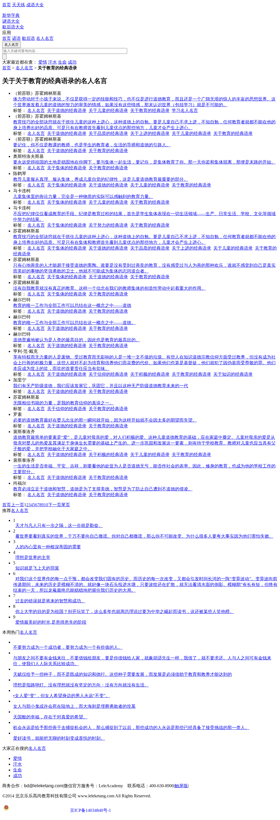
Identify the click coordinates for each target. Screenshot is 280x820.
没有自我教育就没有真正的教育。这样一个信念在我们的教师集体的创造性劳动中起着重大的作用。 (109, 288)
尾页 (65, 504)
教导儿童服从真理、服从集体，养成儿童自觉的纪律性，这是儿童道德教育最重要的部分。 (100, 179)
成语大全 (35, 4)
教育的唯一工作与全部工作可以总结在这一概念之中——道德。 (74, 322)
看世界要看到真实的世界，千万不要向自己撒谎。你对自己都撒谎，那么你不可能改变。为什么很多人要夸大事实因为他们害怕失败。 (144, 536)
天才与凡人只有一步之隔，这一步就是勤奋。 (59, 525)
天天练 (18, 4)
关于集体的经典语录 (66, 167)
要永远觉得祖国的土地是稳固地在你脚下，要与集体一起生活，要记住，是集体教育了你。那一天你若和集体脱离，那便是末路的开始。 (144, 162)
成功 (72, 62)
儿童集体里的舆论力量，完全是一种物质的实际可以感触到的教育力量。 (83, 196)
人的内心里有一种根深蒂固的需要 (48, 546)
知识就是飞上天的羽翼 (37, 568)
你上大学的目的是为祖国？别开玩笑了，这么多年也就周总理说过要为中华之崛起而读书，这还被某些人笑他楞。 (124, 611)
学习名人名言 (185, 110)
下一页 (54, 504)
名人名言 (45, 38)
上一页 (17, 504)
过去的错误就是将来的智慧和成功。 (50, 601)
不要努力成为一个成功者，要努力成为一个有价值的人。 (67, 647)
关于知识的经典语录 (233, 374)
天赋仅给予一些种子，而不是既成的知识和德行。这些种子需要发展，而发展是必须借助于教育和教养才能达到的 (122, 674)
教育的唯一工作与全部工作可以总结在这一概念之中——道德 (72, 305)
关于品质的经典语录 (108, 133)
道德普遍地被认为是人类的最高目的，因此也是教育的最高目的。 (76, 340)
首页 (6, 4)
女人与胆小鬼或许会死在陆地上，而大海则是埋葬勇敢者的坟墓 (74, 706)
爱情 (42, 62)
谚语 (16, 38)
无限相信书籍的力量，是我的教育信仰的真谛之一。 (63, 403)
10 (46, 504)
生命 (62, 62)
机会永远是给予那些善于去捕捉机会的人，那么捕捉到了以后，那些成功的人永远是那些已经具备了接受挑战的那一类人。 (131, 727)
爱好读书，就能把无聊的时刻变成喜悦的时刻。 (59, 738)
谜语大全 (11, 21)
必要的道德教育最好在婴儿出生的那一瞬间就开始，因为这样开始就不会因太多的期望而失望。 (105, 420)
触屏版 (181, 785)
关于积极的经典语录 (150, 374)
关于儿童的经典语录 (108, 110)
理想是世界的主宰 (32, 557)
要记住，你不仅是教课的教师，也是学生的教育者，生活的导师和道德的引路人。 (92, 145)
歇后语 (28, 38)
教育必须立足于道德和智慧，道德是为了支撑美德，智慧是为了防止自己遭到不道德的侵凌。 (102, 489)
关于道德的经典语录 (66, 110)
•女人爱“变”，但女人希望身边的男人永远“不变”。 (61, 695)
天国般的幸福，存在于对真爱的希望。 (50, 717)
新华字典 (11, 15)
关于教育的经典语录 (150, 110)
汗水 (52, 62)
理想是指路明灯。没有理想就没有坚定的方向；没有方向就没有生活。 (81, 685)
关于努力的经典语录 (108, 225)
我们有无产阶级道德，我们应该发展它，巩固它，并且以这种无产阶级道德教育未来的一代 (100, 385)
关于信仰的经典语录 (108, 374)
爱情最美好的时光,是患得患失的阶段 (50, 622)
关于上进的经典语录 (150, 133)
